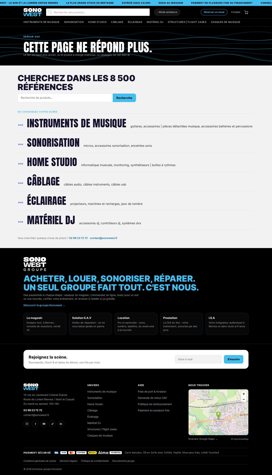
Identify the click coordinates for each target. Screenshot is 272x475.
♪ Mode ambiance (167, 12)
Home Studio (97, 22)
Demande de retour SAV (152, 397)
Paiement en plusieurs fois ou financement (221, 2)
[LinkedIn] (61, 423)
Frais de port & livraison (152, 391)
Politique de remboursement (155, 404)
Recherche (124, 98)
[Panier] (246, 12)
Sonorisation (74, 22)
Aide (141, 385)
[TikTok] (52, 423)
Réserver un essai (214, 12)
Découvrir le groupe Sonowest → (44, 305)
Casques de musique (225, 22)
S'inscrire (234, 359)
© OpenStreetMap (240, 439)
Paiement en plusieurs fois (153, 410)
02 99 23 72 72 (78, 238)
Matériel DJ (155, 22)
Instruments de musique (41, 22)
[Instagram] (26, 423)
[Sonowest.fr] (32, 12)
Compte (235, 12)
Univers (93, 385)
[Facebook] (35, 423)
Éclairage (135, 22)
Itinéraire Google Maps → (203, 439)
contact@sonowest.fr (103, 238)
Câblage (117, 22)
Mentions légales (68, 460)
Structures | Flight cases (187, 22)
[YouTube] (44, 423)
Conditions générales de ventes (39, 460)
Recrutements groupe (123, 460)
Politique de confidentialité (95, 460)
